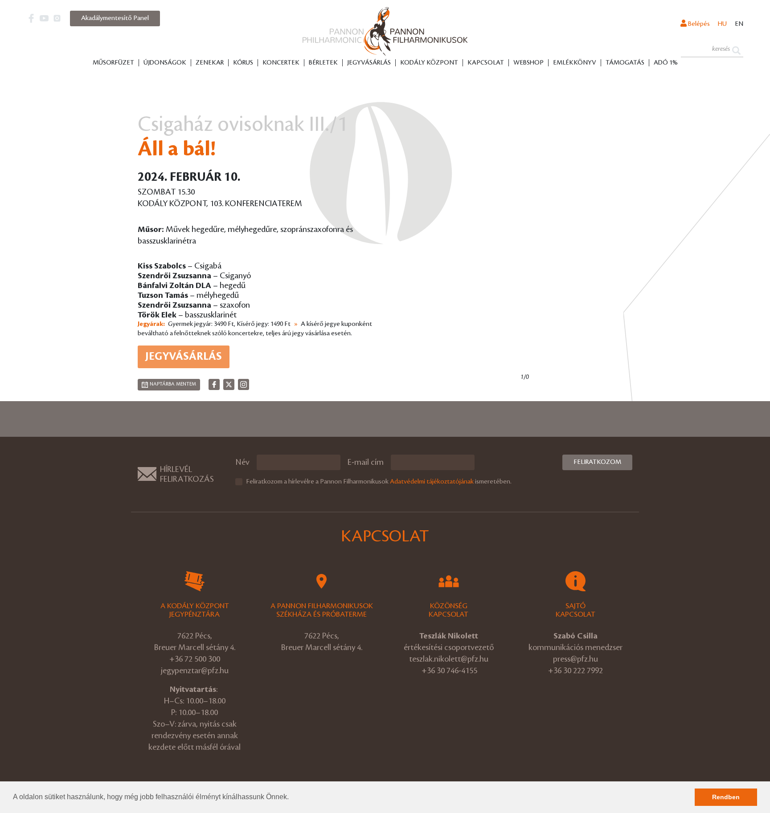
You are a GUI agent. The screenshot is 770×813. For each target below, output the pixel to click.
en (739, 24)
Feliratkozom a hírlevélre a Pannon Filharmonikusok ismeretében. (379, 481)
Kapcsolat (485, 62)
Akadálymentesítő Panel (115, 18)
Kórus (243, 62)
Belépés (698, 24)
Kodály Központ (429, 62)
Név (242, 462)
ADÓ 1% (666, 62)
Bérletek (323, 62)
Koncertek (280, 62)
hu (722, 24)
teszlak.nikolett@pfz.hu (448, 658)
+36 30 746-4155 (449, 670)
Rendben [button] (726, 797)
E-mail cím (366, 462)
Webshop (528, 62)
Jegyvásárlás (369, 62)
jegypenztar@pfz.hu (195, 670)
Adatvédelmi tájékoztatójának (432, 481)
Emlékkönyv (574, 62)
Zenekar (210, 62)
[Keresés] (736, 49)
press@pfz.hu (575, 658)
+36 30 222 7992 (575, 670)
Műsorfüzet (113, 62)
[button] (292, 798)
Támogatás (625, 62)
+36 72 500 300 (194, 658)
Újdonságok (164, 62)
